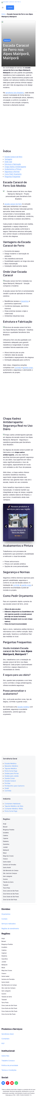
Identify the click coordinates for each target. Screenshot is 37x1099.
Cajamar (5, 838)
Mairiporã (7, 40)
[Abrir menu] (3, 7)
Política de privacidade (10, 1065)
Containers (5, 1039)
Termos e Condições (9, 1070)
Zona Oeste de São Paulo (11, 896)
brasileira (6, 832)
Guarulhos (6, 844)
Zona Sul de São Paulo (10, 899)
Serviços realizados (9, 924)
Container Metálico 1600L (14, 809)
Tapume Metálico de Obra (14, 806)
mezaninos (25, 301)
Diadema (6, 841)
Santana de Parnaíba (9, 864)
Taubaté (5, 885)
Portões (7, 783)
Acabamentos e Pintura (13, 169)
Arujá (4, 824)
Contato (10, 7)
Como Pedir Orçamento (13, 174)
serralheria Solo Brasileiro (15, 93)
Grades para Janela (11, 776)
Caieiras (5, 835)
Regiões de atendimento (10, 928)
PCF (3, 1043)
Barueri (5, 827)
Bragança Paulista (8, 829)
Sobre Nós (5, 1056)
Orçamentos (6, 914)
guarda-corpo (28, 367)
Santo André (7, 867)
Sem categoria (7, 876)
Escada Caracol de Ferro (13, 157)
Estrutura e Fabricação (13, 164)
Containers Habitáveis (12, 804)
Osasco (5, 859)
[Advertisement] (18, 128)
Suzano (5, 879)
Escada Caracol (10, 781)
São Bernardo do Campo (10, 870)
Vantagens (8, 159)
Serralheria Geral (8, 1034)
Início (3, 14)
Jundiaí (5, 847)
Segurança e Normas (12, 172)
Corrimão (8, 791)
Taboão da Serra (8, 882)
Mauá (4, 853)
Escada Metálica (10, 763)
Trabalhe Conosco (8, 1061)
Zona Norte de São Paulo (11, 894)
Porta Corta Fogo (11, 771)
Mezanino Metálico (11, 766)
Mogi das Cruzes (8, 856)
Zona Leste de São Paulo (10, 891)
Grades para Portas (12, 773)
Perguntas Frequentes (12, 176)
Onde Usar (8, 162)
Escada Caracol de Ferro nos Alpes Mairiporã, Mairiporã (16, 51)
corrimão (18, 367)
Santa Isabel (7, 862)
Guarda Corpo (10, 778)
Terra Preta (6, 888)
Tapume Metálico (11, 768)
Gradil (7, 788)
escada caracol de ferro (13, 204)
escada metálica (23, 707)
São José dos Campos (10, 873)
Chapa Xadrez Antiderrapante (15, 167)
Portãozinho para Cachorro (14, 786)
